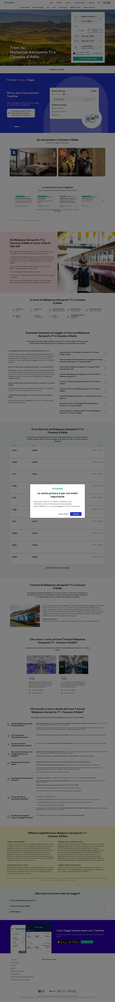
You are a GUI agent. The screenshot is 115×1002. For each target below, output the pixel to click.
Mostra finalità (63, 514)
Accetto (76, 514)
